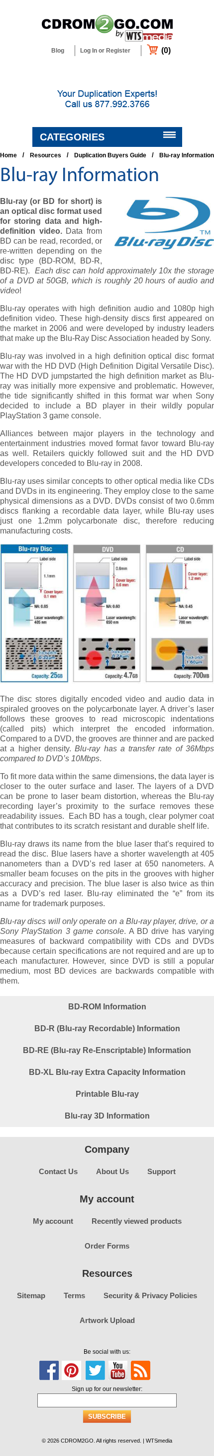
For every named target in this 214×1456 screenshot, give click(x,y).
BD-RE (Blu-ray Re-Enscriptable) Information (107, 1050)
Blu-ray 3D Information (107, 1116)
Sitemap (31, 1295)
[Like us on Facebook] (49, 1370)
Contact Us (58, 1171)
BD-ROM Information (107, 1006)
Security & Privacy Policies (150, 1295)
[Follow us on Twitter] (95, 1370)
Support (161, 1171)
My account (53, 1221)
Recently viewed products (137, 1221)
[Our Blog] (140, 1370)
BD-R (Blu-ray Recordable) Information (107, 1028)
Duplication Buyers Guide (110, 155)
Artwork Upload (107, 1320)
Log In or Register (105, 50)
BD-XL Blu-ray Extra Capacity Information (107, 1072)
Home (8, 155)
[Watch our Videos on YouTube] (118, 1370)
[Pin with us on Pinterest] (71, 1370)
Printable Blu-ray (107, 1094)
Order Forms (107, 1246)
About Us (112, 1171)
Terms (74, 1295)
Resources (45, 155)
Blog (57, 50)
